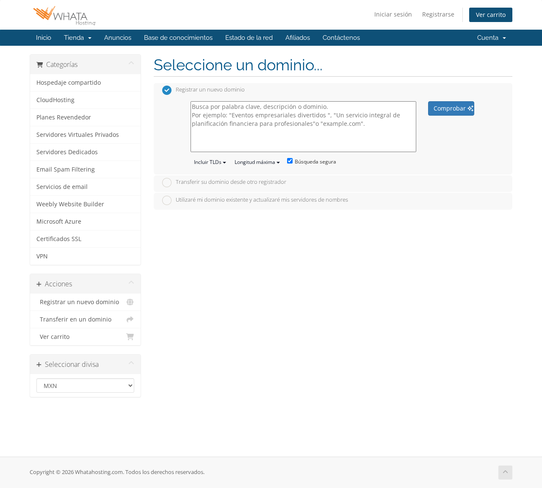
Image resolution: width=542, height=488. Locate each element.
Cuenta (489, 38)
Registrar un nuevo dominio (77, 302)
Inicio (43, 38)
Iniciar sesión (393, 14)
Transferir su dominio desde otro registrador (231, 182)
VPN (42, 256)
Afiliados (297, 38)
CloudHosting (55, 100)
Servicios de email (62, 187)
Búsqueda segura (315, 161)
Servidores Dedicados (67, 152)
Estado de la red (249, 38)
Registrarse (438, 14)
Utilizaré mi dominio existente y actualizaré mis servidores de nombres (262, 199)
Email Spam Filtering (65, 169)
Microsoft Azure (58, 221)
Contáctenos (341, 38)
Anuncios (117, 38)
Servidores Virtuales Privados (77, 135)
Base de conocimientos (178, 38)
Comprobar (450, 108)
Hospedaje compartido (68, 82)
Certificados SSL (58, 239)
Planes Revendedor (63, 117)
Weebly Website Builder (70, 204)
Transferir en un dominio (73, 319)
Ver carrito (491, 15)
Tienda (75, 38)
